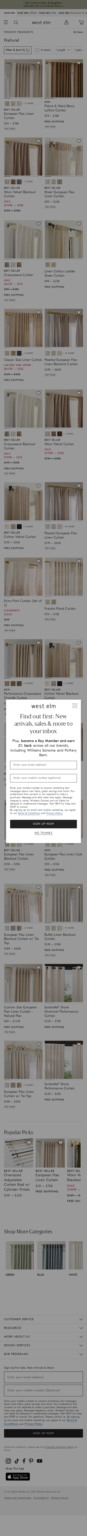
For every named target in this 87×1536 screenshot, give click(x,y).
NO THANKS (44, 833)
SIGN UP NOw (43, 823)
